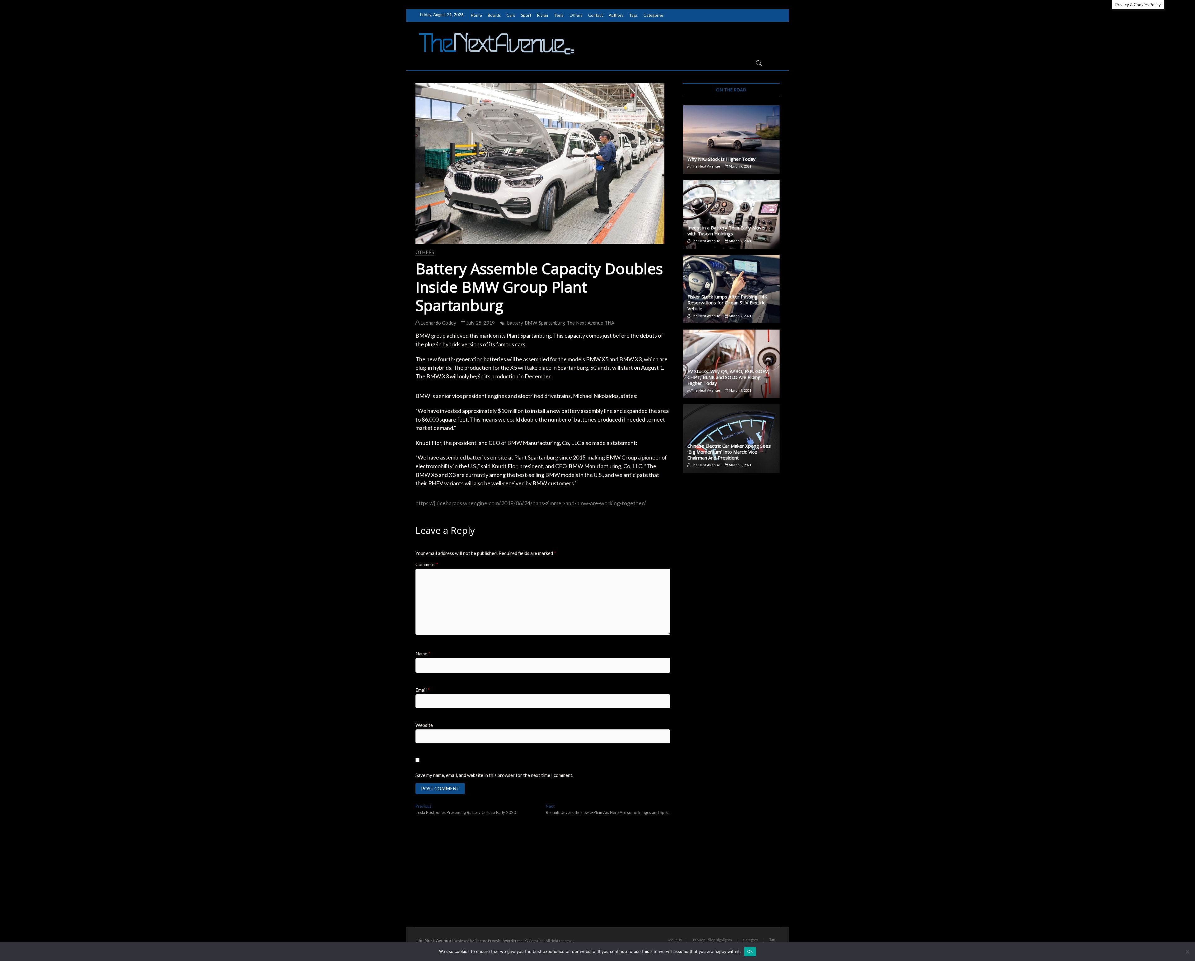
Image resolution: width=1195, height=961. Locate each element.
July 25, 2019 (480, 323)
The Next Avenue (585, 323)
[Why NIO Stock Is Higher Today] (731, 139)
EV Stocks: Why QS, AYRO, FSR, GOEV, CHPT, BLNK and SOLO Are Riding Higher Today (728, 377)
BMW (531, 323)
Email (422, 690)
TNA (610, 323)
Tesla (559, 15)
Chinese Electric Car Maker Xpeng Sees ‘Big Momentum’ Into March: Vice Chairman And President (729, 452)
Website (424, 725)
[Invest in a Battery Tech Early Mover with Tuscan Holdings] (731, 214)
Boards (494, 15)
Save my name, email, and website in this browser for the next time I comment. (494, 775)
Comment (426, 564)
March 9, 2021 (739, 166)
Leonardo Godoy (437, 323)
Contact (595, 15)
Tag (772, 939)
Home (476, 15)
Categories (653, 15)
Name (422, 653)
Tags (633, 15)
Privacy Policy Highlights (712, 940)
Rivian (542, 15)
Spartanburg (552, 323)
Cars (511, 15)
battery (515, 323)
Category (750, 940)
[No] (1187, 952)
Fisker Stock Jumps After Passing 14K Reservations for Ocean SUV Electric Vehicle (727, 302)
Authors (616, 15)
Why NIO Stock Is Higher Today (721, 159)
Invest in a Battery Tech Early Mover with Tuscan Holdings (726, 230)
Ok (750, 951)
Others (575, 15)
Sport (526, 15)
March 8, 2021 (739, 465)
